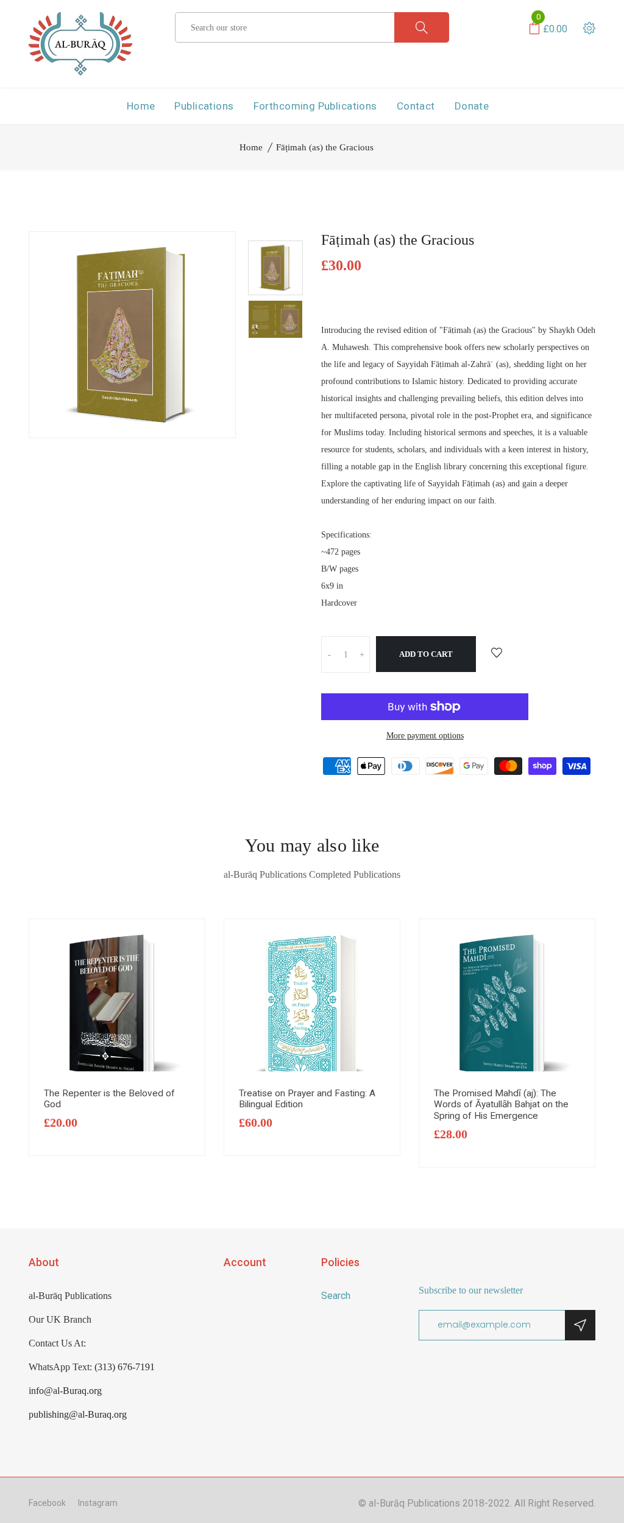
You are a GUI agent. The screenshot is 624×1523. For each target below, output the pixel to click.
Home (141, 106)
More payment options (425, 735)
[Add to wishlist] (496, 654)
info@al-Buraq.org (65, 1390)
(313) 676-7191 (124, 1367)
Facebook (47, 1503)
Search (335, 1295)
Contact (416, 106)
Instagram (98, 1503)
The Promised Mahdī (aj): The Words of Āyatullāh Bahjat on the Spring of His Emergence (501, 1104)
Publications (203, 106)
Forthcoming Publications (315, 106)
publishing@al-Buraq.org (78, 1414)
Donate (472, 106)
